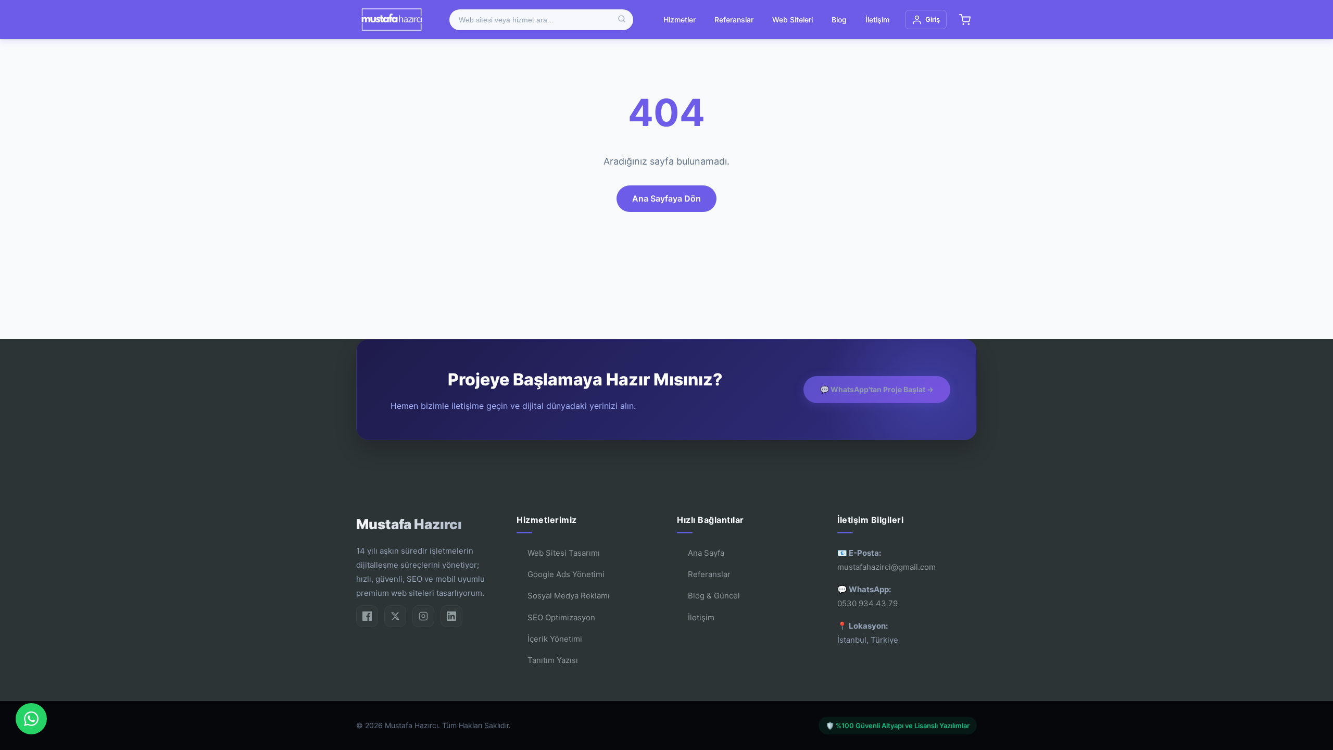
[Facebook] (367, 616)
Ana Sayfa (706, 553)
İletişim (877, 19)
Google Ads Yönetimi (566, 574)
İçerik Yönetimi (554, 639)
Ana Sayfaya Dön (666, 198)
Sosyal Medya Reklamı (568, 596)
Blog (839, 19)
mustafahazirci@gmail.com (886, 567)
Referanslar (733, 19)
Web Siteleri (792, 19)
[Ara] (621, 19)
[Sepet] (965, 20)
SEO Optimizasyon (561, 617)
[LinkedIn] (451, 616)
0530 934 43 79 (867, 603)
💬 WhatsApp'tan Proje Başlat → (877, 389)
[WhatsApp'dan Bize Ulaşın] (31, 718)
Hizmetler (679, 19)
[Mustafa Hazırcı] (391, 19)
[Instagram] (423, 616)
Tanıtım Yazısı (552, 660)
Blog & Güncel (714, 596)
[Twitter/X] (395, 616)
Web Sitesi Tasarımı (563, 553)
